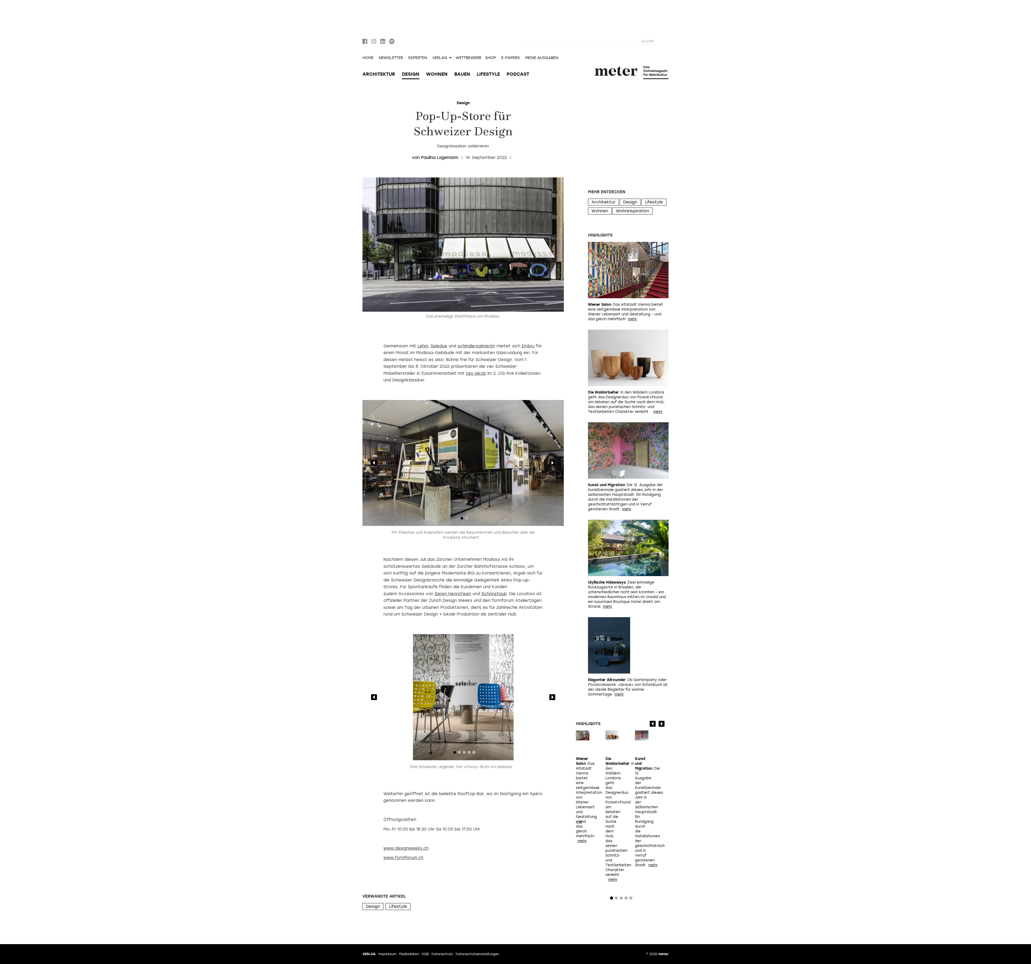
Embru (528, 346)
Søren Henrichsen (453, 593)
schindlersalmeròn (476, 346)
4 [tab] (469, 753)
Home (367, 58)
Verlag (369, 954)
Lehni (423, 346)
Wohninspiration (632, 211)
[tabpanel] (463, 463)
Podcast (518, 74)
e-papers (510, 58)
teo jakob (476, 373)
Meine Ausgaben (541, 58)
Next (552, 463)
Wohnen (437, 74)
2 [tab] (466, 519)
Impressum (387, 954)
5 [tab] (474, 753)
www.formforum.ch (403, 857)
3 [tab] (464, 753)
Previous (374, 463)
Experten (417, 58)
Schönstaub (494, 593)
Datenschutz (442, 954)
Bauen (462, 74)
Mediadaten (409, 954)
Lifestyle (488, 74)
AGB (425, 954)
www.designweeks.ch (406, 848)
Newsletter (391, 58)
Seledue (439, 346)
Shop (490, 58)
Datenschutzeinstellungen (477, 954)
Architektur (378, 74)
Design (410, 74)
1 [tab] (461, 519)
